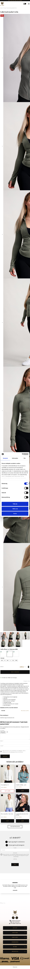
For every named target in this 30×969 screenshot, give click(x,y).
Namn (1, 741)
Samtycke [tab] (5, 458)
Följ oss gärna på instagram (16, 845)
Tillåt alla (15, 504)
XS (21, 710)
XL (26, 710)
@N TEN (3, 903)
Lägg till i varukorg (15, 672)
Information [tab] (15, 458)
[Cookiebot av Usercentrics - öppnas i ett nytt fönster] (22, 454)
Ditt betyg (2, 730)
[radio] (2, 660)
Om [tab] (24, 458)
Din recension (3, 733)
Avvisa (15, 513)
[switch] (26, 488)
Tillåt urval (15, 508)
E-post (1, 745)
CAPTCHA (15, 859)
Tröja (4, 8)
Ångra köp (15, 966)
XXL (28, 710)
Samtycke (15, 852)
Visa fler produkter (15, 826)
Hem (1, 8)
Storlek (2, 658)
